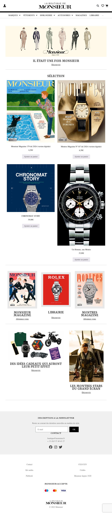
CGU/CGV (82, 464)
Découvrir (56, 64)
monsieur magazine (22, 314)
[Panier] (106, 5)
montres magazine (89, 314)
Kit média (29, 470)
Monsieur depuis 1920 (82, 476)
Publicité (29, 476)
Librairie (56, 312)
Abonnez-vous (22, 319)
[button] (98, 6)
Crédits (82, 470)
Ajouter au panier (31, 156)
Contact (29, 464)
